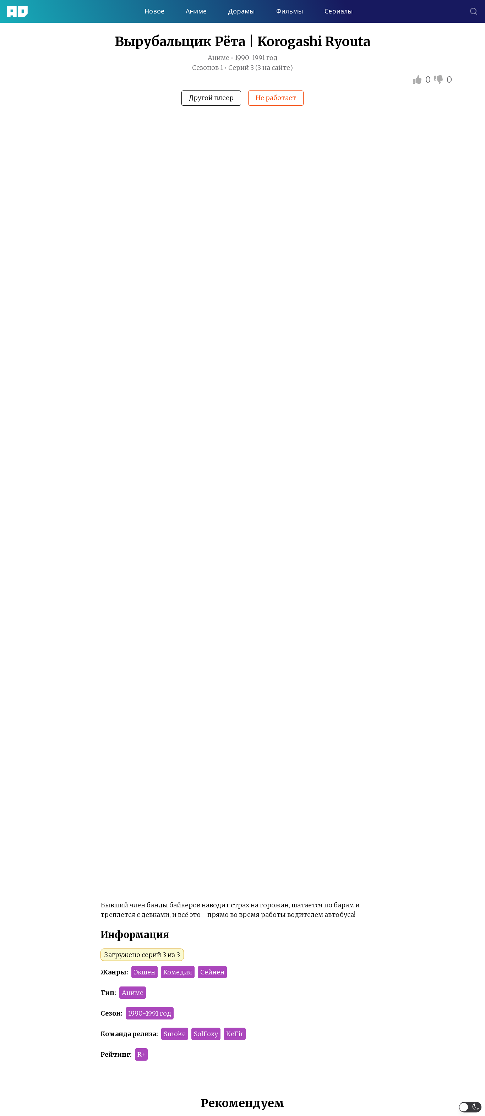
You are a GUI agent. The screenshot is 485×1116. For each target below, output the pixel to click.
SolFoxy (206, 1034)
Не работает (276, 98)
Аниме (196, 11)
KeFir (234, 1034)
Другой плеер (211, 98)
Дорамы (241, 11)
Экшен (144, 972)
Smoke (175, 1034)
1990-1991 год (149, 1013)
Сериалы (339, 11)
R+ (141, 1054)
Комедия (177, 972)
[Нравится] (418, 79)
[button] (470, 1107)
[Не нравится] (439, 79)
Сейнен (212, 972)
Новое (154, 11)
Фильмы (289, 11)
